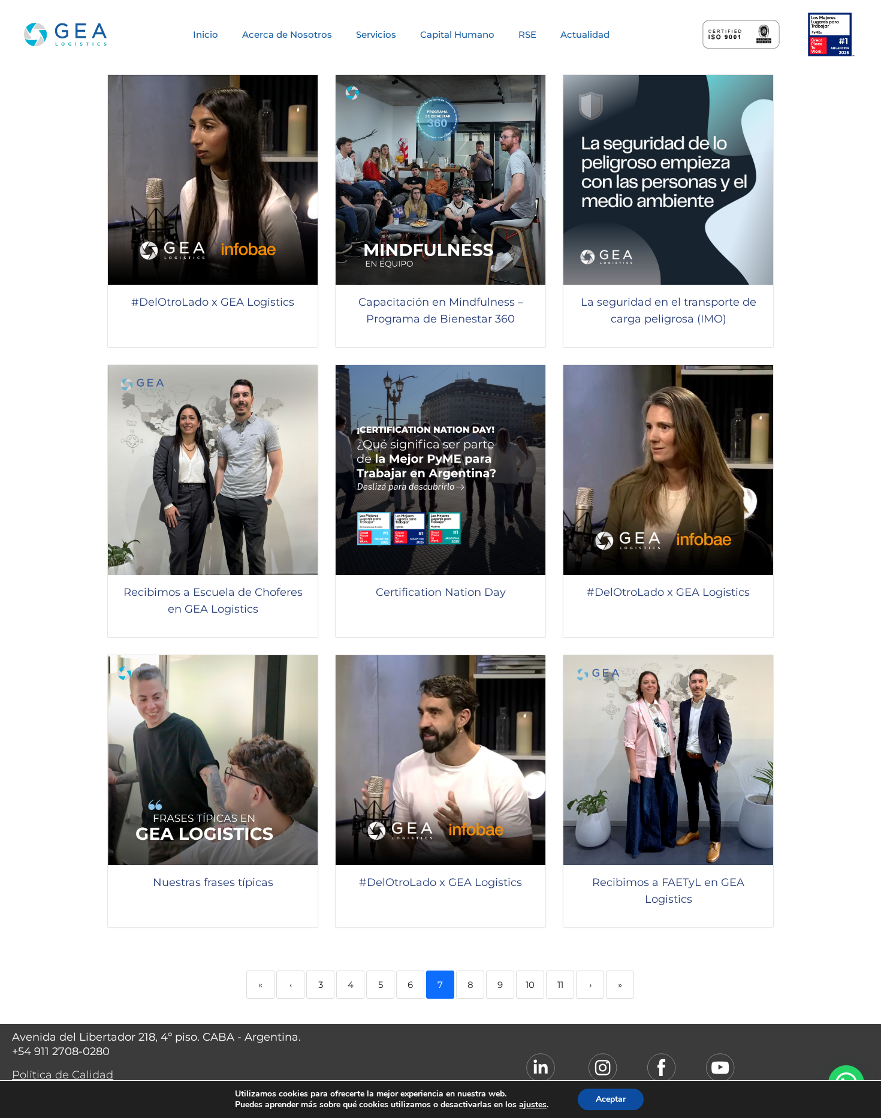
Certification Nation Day (441, 592)
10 (530, 984)
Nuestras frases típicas (213, 882)
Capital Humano (457, 34)
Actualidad (585, 34)
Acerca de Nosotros (287, 34)
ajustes (533, 1104)
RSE (527, 34)
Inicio (205, 34)
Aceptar (611, 1099)
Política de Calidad (62, 1074)
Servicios (376, 34)
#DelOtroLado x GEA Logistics (212, 302)
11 (560, 984)
